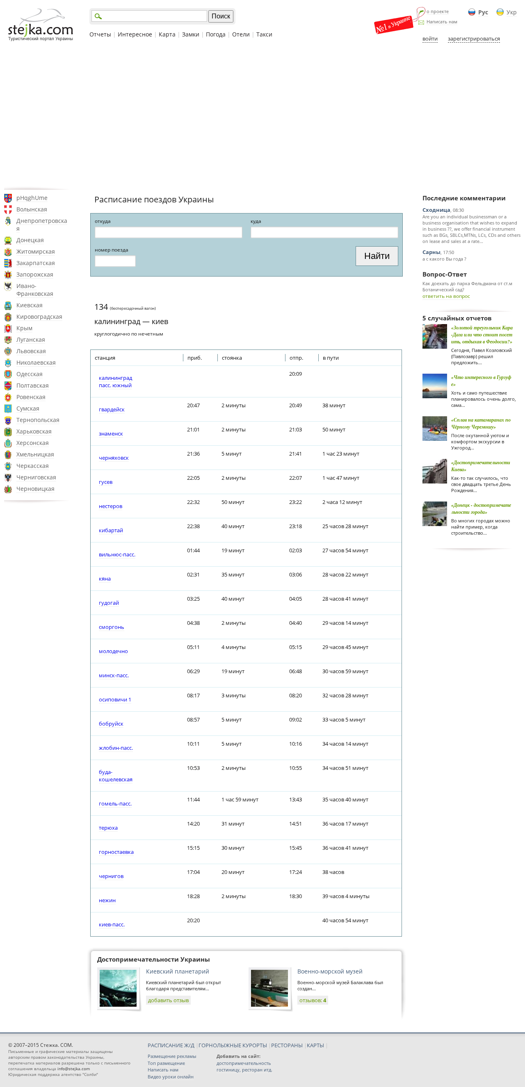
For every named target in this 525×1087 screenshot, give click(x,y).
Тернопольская (37, 420)
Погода (216, 34)
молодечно (113, 651)
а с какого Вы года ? (444, 259)
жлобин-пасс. (116, 747)
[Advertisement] (262, 116)
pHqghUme (32, 198)
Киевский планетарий (177, 971)
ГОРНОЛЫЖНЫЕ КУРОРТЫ (233, 1045)
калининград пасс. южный (115, 381)
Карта (167, 34)
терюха (108, 827)
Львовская (31, 351)
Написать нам (442, 21)
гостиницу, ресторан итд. (244, 1070)
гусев (105, 482)
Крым (24, 328)
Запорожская (34, 274)
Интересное (135, 34)
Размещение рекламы (172, 1056)
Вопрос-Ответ (444, 274)
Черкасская (32, 466)
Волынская (31, 209)
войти (430, 38)
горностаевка (116, 852)
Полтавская (32, 385)
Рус (483, 12)
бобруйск (111, 723)
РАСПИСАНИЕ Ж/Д (171, 1045)
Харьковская (34, 431)
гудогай (109, 602)
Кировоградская (39, 316)
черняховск (114, 457)
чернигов (111, 876)
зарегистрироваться (474, 38)
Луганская (30, 339)
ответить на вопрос (446, 296)
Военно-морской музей (330, 971)
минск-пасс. (114, 675)
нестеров (110, 506)
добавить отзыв (168, 1000)
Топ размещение (166, 1063)
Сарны (431, 252)
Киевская (29, 305)
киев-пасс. (112, 924)
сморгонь (111, 627)
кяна (105, 578)
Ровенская (31, 397)
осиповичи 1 (115, 699)
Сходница (436, 209)
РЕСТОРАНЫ (287, 1045)
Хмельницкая (35, 454)
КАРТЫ (315, 1045)
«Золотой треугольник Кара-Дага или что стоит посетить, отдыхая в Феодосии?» (482, 334)
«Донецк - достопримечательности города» (481, 508)
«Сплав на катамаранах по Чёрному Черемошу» (481, 423)
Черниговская (36, 477)
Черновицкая (35, 488)
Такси (264, 34)
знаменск (111, 433)
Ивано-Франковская (34, 289)
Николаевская (36, 362)
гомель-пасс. (115, 803)
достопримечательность (244, 1063)
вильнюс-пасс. (117, 554)
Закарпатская (35, 263)
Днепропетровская (41, 224)
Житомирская (35, 251)
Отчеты (100, 34)
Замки (190, 34)
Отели (241, 34)
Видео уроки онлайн (171, 1076)
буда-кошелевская (115, 775)
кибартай (111, 530)
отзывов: (312, 1000)
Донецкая (30, 240)
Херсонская (32, 443)
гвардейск (112, 409)
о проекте (438, 11)
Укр (512, 12)
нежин (107, 900)
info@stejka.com (73, 1068)
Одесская (29, 374)
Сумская (27, 408)
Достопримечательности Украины (153, 959)
